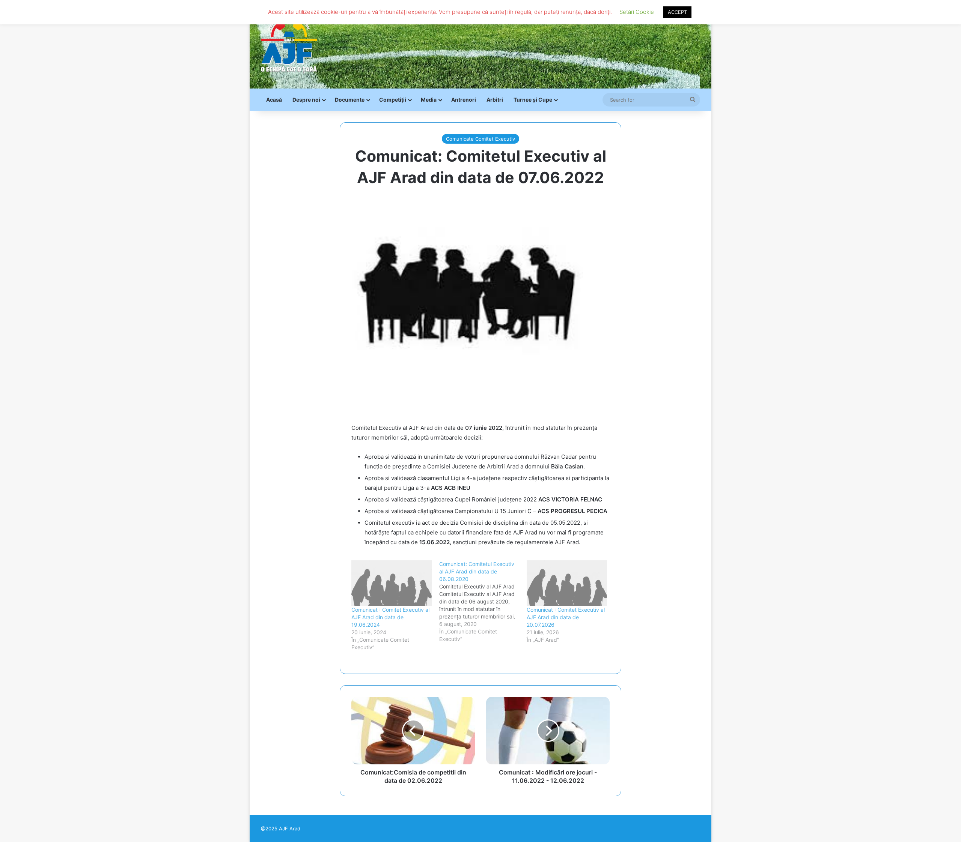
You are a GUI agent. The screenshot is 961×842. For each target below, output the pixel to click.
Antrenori (463, 99)
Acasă (274, 99)
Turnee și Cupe (533, 99)
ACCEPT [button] (677, 12)
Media (429, 99)
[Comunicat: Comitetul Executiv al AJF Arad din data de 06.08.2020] (483, 601)
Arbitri (495, 99)
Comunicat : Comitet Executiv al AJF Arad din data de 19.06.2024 (390, 617)
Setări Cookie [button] (636, 11)
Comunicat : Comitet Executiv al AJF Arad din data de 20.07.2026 (566, 617)
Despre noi (306, 99)
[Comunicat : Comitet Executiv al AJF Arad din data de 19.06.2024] (391, 583)
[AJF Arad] (289, 44)
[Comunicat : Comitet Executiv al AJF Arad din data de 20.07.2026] (567, 583)
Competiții (392, 99)
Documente (350, 99)
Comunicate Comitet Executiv (480, 139)
